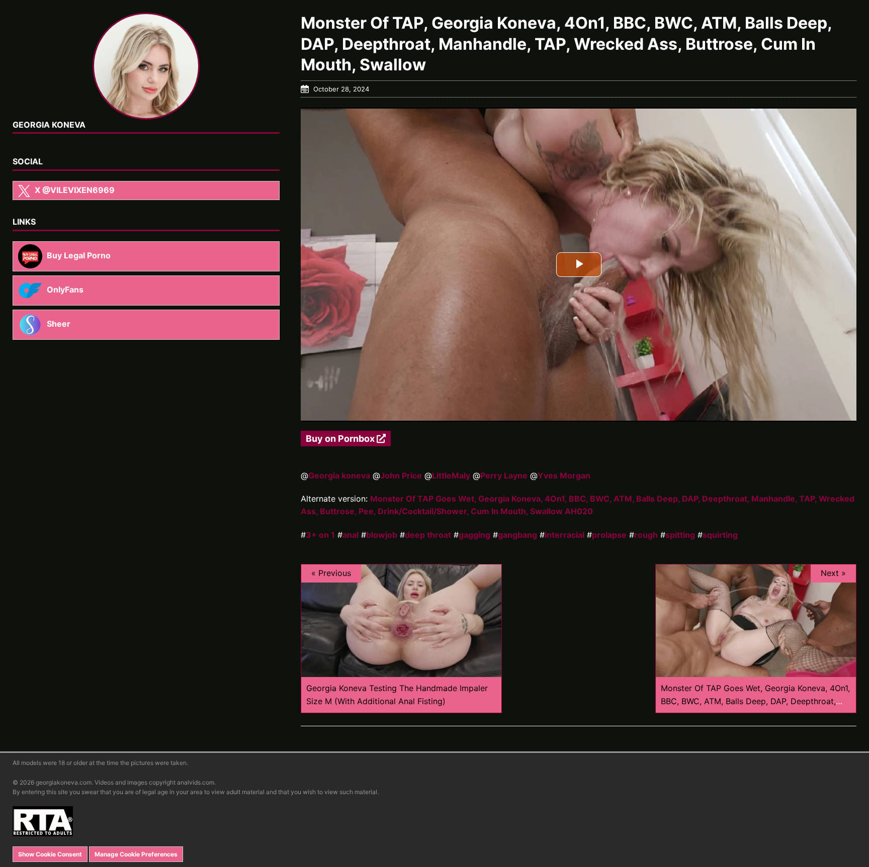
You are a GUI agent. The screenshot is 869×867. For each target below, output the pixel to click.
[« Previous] (401, 670)
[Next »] (756, 670)
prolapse (609, 535)
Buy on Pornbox (341, 438)
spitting (680, 535)
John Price (401, 475)
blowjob (381, 535)
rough (646, 535)
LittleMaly (451, 475)
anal (350, 535)
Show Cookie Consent (50, 854)
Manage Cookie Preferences (136, 854)
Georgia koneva (339, 475)
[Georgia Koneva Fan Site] (146, 66)
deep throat (428, 535)
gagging (474, 535)
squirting (720, 535)
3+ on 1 (320, 535)
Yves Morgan (564, 475)
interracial (564, 535)
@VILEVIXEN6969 (75, 190)
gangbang (517, 535)
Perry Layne (504, 475)
